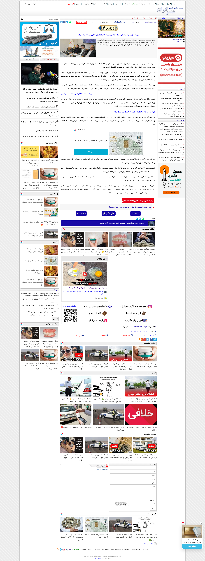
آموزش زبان (71, 4)
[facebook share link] (64, 22)
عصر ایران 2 (78, 4)
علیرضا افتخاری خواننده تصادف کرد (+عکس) (41, 107)
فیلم (83, 4)
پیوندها (102, 549)
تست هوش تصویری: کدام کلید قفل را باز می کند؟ (172, 146)
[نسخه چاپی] (114, 22)
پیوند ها (141, 4)
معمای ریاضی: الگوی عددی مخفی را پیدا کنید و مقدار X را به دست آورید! (172, 130)
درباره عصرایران (126, 549)
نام (154, 468)
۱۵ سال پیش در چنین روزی (95, 306)
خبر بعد (134, 213)
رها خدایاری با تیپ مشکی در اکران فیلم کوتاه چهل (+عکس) (172, 110)
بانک (131, 332)
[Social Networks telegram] (137, 218)
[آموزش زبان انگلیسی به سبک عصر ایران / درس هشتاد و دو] (171, 29)
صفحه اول (181, 4)
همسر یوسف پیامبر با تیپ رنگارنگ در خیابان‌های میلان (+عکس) (173, 115)
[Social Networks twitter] (140, 218)
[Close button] (201, 523)
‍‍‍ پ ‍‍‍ (123, 21)
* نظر (153, 483)
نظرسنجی (159, 4)
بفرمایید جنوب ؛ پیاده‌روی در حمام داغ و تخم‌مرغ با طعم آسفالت (87, 288)
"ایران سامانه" (98, 558)
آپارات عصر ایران (96, 320)
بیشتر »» (162, 18)
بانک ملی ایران (137, 332)
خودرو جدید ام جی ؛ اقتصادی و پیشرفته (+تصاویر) (39, 136)
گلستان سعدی (95, 313)
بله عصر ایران (66, 94)
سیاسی (129, 4)
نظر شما (153, 464)
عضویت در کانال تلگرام (86, 94)
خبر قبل (83, 213)
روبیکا (74, 94)
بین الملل (110, 4)
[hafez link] (108, 28)
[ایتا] (140, 339)
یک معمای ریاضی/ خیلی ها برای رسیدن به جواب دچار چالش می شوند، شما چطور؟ (171, 158)
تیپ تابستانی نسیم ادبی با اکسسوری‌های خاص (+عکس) (172, 94)
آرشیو (169, 4)
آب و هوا (154, 4)
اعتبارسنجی (105, 469)
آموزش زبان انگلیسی (134, 320)
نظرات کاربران (108, 213)
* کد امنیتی (152, 500)
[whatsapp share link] (70, 22)
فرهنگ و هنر (104, 4)
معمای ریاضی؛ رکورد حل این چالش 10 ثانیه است (171, 140)
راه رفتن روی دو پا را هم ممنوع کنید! (44, 130)
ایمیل (153, 475)
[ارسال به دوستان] (116, 22)
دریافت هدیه (192, 546)
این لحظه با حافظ (133, 313)
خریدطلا (91, 152)
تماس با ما (174, 4)
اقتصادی (147, 22)
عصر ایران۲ (134, 549)
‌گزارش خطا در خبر (81, 22)
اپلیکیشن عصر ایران (70, 306)
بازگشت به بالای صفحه (146, 544)
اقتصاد (124, 4)
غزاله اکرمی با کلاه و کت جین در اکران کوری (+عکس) (172, 99)
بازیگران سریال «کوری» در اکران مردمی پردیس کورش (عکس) (172, 104)
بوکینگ (98, 469)
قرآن (92, 4)
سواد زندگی (135, 4)
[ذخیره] (118, 22)
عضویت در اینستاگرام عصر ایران (134, 306)
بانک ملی (144, 332)
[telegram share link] (67, 22)
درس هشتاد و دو (177, 39)
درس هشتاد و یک (177, 42)
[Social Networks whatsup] (143, 218)
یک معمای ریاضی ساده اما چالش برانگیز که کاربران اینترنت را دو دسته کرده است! (171, 125)
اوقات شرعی (147, 4)
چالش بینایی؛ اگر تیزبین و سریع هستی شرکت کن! (172, 135)
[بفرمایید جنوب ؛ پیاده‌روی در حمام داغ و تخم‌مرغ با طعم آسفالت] (85, 274)
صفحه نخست (153, 22)
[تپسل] (75, 130)
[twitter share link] (61, 22)
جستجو (165, 4)
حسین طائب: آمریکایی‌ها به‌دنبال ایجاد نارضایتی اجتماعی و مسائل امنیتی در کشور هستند (130, 18)
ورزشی (115, 4)
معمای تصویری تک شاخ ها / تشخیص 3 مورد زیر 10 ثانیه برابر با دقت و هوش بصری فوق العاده (171, 152)
